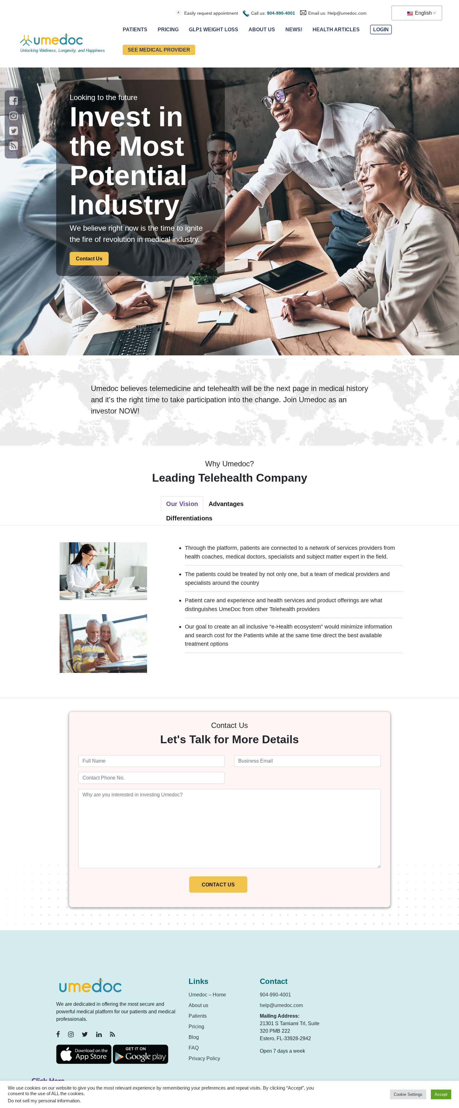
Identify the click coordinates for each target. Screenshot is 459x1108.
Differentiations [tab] (189, 518)
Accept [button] (441, 1094)
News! (293, 29)
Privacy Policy (204, 1058)
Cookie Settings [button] (408, 1094)
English (423, 13)
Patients (135, 29)
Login (381, 29)
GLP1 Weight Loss (213, 29)
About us (198, 1005)
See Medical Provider (159, 50)
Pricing (168, 29)
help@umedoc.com (281, 1005)
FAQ (194, 1047)
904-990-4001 (281, 13)
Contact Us (89, 258)
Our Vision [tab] (182, 503)
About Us (262, 29)
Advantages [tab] (226, 503)
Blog (194, 1037)
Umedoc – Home (207, 994)
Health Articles (336, 29)
